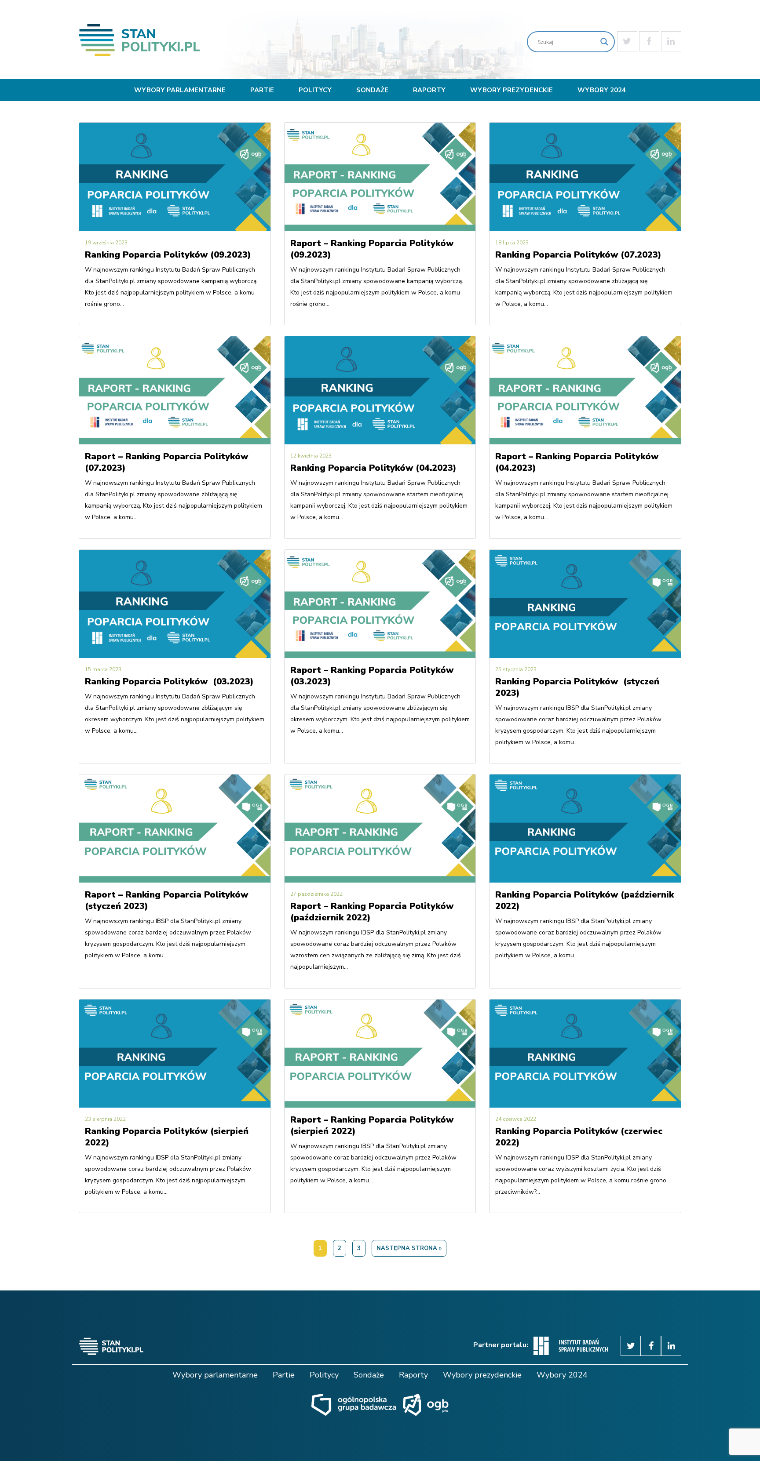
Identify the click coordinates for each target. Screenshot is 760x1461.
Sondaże (372, 90)
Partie (262, 90)
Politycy (315, 90)
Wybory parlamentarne (180, 90)
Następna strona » (409, 1248)
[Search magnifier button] (604, 42)
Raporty (429, 90)
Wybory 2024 (601, 90)
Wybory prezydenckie (511, 90)
